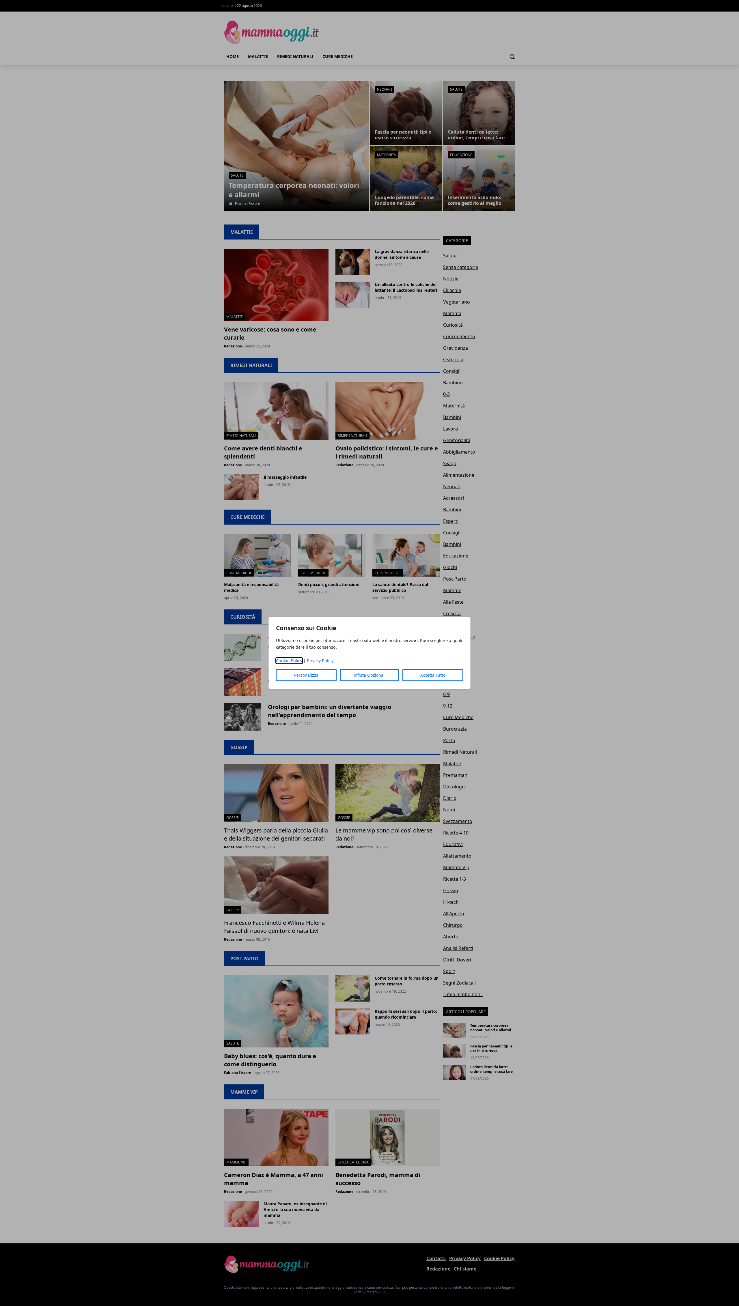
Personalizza (306, 675)
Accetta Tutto (432, 675)
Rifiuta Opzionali (370, 675)
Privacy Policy (320, 660)
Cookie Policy (289, 660)
